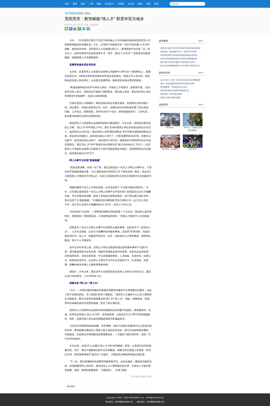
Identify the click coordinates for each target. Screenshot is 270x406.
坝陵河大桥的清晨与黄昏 (170, 97)
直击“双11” (192, 149)
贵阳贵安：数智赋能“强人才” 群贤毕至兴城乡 (178, 52)
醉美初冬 (170, 127)
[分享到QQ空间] (79, 28)
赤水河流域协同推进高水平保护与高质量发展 (178, 59)
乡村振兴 (109, 4)
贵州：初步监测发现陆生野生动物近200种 (177, 83)
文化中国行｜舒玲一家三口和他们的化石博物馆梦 (180, 80)
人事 (91, 4)
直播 (156, 4)
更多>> (201, 41)
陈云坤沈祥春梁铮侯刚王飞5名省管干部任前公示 (180, 66)
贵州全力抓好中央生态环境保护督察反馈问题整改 (180, 48)
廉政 (99, 4)
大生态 (131, 4)
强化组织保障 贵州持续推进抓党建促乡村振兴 (178, 55)
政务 (83, 4)
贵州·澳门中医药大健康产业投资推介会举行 (178, 62)
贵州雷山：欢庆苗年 (170, 149)
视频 (140, 4)
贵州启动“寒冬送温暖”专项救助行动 (174, 90)
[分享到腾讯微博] (71, 28)
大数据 (120, 4)
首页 (67, 4)
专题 (148, 4)
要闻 (75, 4)
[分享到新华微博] (84, 28)
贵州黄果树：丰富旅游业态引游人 (174, 87)
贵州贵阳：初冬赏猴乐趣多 (171, 94)
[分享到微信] (66, 28)
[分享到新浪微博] (75, 28)
